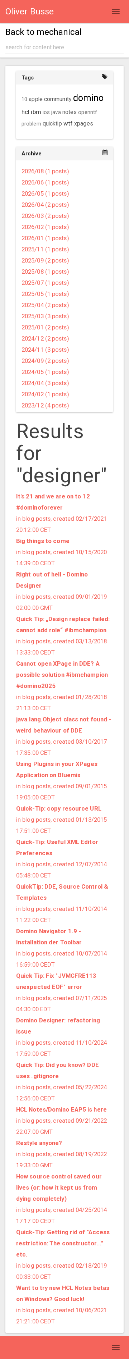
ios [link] (46, 112)
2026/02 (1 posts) (45, 227)
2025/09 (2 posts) (45, 260)
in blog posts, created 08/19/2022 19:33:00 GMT (61, 1154)
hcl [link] (25, 111)
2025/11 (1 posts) (45, 249)
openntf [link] (87, 112)
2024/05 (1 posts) (45, 371)
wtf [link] (68, 123)
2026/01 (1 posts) (45, 238)
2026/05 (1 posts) (45, 193)
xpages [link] (83, 123)
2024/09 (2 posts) (45, 360)
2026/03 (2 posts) (45, 215)
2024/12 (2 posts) (45, 338)
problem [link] (31, 123)
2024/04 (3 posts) (45, 383)
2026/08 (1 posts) (45, 171)
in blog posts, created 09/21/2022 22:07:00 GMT (61, 1120)
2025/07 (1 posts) (45, 282)
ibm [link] (36, 111)
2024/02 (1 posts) (45, 394)
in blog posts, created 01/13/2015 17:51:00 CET (61, 819)
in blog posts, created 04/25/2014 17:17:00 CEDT (61, 1199)
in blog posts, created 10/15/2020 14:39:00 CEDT (61, 552)
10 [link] (24, 99)
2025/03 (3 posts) (45, 316)
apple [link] (36, 99)
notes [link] (69, 112)
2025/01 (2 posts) (45, 327)
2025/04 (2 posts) (45, 305)
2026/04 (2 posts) (45, 204)
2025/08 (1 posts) (45, 271)
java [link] (56, 112)
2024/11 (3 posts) (45, 349)
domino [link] (88, 98)
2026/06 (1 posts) (45, 182)
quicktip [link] (52, 123)
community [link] (58, 99)
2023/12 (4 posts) (45, 405)
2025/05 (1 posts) (45, 293)
